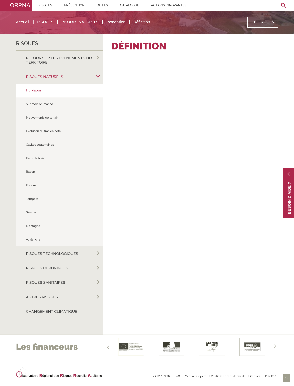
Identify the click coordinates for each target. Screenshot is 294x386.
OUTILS (102, 5)
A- (275, 23)
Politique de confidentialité (228, 376)
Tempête (32, 199)
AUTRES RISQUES (42, 297)
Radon (30, 171)
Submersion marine (39, 104)
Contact (255, 376)
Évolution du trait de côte (43, 131)
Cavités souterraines (40, 144)
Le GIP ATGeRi (161, 376)
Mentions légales (195, 376)
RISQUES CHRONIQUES (47, 268)
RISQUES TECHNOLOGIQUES (52, 253)
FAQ (177, 376)
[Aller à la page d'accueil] (59, 372)
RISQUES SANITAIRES (45, 282)
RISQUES (45, 5)
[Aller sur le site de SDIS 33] (252, 347)
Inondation (33, 90)
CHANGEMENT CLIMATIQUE (51, 311)
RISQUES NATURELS (44, 76)
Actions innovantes (168, 5)
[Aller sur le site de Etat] (171, 347)
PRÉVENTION (74, 5)
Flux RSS (270, 376)
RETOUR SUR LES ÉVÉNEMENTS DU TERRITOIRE (59, 60)
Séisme (31, 212)
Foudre (31, 185)
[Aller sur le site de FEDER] (131, 347)
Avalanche (33, 239)
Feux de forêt (35, 158)
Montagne (33, 226)
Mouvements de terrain (42, 117)
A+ (265, 23)
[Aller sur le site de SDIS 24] (212, 347)
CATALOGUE (129, 5)
